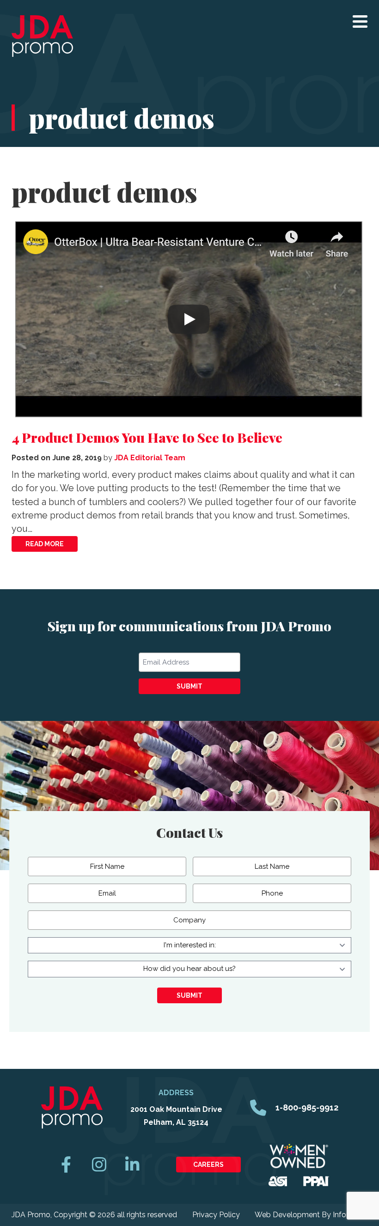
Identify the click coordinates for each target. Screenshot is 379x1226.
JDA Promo (42, 36)
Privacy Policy (216, 1214)
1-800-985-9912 (306, 1107)
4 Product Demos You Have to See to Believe (147, 437)
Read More (44, 544)
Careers (208, 1164)
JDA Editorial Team (149, 457)
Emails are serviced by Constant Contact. (223, 735)
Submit (189, 686)
